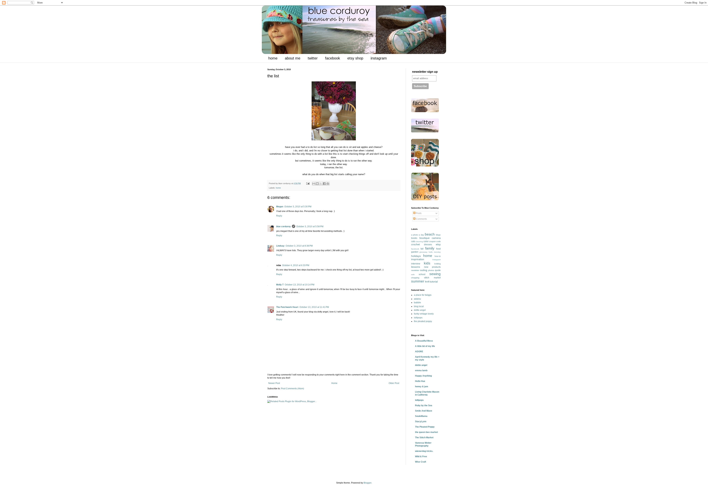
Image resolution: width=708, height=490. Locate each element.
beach (430, 234)
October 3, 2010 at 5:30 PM (297, 206)
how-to (438, 256)
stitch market (432, 277)
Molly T (280, 284)
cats (413, 241)
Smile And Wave (423, 411)
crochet (415, 244)
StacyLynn (420, 421)
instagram (379, 58)
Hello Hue (420, 381)
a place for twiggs (422, 295)
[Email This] (314, 183)
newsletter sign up (425, 71)
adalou (417, 299)
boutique (424, 237)
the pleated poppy (423, 321)
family (429, 248)
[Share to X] (321, 183)
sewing (435, 274)
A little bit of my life (425, 346)
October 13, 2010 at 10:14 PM (299, 284)
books (414, 238)
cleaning (419, 241)
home (272, 58)
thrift (427, 281)
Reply (279, 216)
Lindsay (280, 246)
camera (436, 237)
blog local (419, 306)
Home (334, 383)
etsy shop (355, 58)
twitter (313, 58)
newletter (415, 270)
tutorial (434, 281)
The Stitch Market (424, 437)
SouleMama (421, 416)
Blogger (367, 483)
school (422, 274)
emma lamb (421, 370)
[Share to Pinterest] (328, 183)
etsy (438, 244)
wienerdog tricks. (424, 451)
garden (414, 252)
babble (417, 302)
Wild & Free (421, 456)
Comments (421, 219)
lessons (415, 266)
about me (292, 58)
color (426, 241)
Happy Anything (423, 376)
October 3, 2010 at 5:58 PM (309, 226)
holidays (416, 255)
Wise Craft (420, 462)
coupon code (435, 241)
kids (427, 263)
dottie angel (420, 310)
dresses (428, 244)
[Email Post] (307, 183)
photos (431, 270)
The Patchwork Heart (287, 307)
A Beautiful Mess (424, 341)
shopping (415, 278)
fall (422, 248)
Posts (418, 213)
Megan (279, 206)
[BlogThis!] (317, 183)
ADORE (419, 351)
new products (432, 267)
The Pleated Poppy (425, 427)
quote (438, 270)
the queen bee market (426, 432)
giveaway (423, 252)
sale (413, 274)
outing (423, 270)
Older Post (394, 383)
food (438, 248)
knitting (437, 264)
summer (417, 281)
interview (415, 263)
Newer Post (274, 383)
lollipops (418, 317)
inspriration (417, 259)
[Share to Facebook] (324, 183)
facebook (332, 58)
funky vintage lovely (424, 313)
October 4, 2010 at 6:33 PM (295, 265)
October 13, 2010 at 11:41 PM (314, 307)
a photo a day (417, 235)
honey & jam (421, 386)
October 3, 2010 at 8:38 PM (299, 246)
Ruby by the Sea (423, 405)
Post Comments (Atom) (292, 388)
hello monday (435, 252)
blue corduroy (283, 226)
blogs (438, 235)
